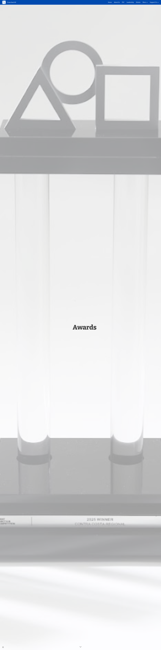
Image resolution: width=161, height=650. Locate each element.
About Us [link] (117, 2)
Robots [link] (138, 2)
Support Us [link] (153, 2)
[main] (85, 327)
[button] (80, 647)
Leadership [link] (130, 2)
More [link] (144, 2)
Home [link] (110, 2)
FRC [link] (123, 2)
